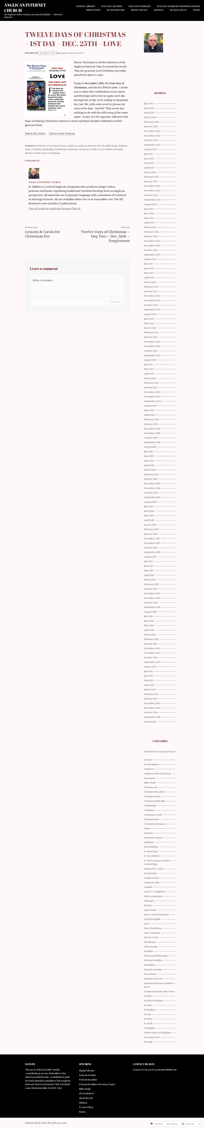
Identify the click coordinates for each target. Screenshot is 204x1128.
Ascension (149, 778)
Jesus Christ (150, 910)
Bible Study (93, 10)
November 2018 (152, 488)
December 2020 (152, 392)
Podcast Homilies (139, 6)
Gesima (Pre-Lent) (153, 868)
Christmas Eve (151, 819)
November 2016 (152, 598)
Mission (158, 10)
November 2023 (152, 245)
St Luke (148, 1005)
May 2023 (149, 273)
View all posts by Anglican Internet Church (54, 208)
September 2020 (152, 401)
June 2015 (149, 675)
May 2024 (149, 218)
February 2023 (151, 286)
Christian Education (154, 791)
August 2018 (150, 502)
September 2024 (152, 199)
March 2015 (150, 689)
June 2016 (149, 621)
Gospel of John (151, 878)
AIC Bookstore (116, 10)
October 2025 (151, 140)
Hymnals (118, 149)
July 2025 (148, 154)
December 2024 (152, 186)
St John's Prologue (153, 1000)
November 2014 (152, 708)
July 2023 (148, 263)
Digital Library (85, 6)
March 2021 (150, 378)
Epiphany (149, 842)
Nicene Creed (151, 937)
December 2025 (152, 131)
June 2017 (149, 566)
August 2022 (150, 314)
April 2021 (149, 373)
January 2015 (150, 698)
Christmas (72, 149)
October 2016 (151, 602)
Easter (147, 828)
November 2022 (152, 300)
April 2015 (149, 685)
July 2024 (148, 209)
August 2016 (150, 611)
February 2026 (151, 122)
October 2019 (151, 437)
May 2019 (149, 460)
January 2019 (150, 479)
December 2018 (152, 483)
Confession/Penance (155, 824)
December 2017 (152, 538)
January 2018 (150, 534)
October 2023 (151, 250)
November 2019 (152, 433)
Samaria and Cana (153, 978)
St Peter (148, 1019)
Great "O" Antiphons (154, 891)
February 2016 (151, 639)
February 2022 (151, 332)
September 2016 (152, 607)
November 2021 (152, 346)
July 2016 (148, 616)
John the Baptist (152, 919)
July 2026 (148, 103)
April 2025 (149, 167)
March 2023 (150, 282)
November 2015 (152, 653)
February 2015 (151, 694)
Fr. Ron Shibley (105, 149)
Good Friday (150, 873)
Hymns (29, 153)
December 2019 (152, 428)
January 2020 (151, 424)
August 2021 (150, 360)
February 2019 (151, 474)
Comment (114, 302)
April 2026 (149, 112)
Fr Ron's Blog (151, 851)
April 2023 (149, 277)
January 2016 (150, 643)
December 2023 (152, 241)
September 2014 (152, 717)
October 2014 (151, 712)
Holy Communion (153, 896)
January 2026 (151, 126)
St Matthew (150, 1009)
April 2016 (149, 630)
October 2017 (150, 547)
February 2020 (151, 419)
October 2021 (151, 350)
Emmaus (148, 833)
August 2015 (150, 666)
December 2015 (152, 648)
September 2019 (152, 442)
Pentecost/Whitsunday (156, 955)
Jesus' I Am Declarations (156, 914)
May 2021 (149, 369)
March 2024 (150, 227)
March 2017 (150, 579)
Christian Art (150, 787)
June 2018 (149, 511)
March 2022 (150, 328)
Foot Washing (151, 846)
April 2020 (149, 415)
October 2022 (151, 305)
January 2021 (150, 387)
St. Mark (148, 1023)
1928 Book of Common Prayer (50, 145)
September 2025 (152, 145)
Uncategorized (151, 1037)
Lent (146, 923)
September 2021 (152, 355)
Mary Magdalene (153, 928)
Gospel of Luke (151, 882)
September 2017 (152, 552)
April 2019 (149, 465)
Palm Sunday (151, 946)
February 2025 (151, 176)
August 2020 (150, 405)
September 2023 (152, 254)
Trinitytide (149, 1028)
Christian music (152, 796)
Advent (147, 759)
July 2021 (148, 364)
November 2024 (152, 190)
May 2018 (149, 515)
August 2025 (150, 149)
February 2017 (151, 584)
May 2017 (148, 570)
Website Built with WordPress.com (45, 1122)
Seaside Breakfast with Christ (159, 991)
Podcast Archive (111, 6)
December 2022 (152, 295)
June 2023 (149, 268)
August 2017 (150, 556)
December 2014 (152, 703)
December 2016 (152, 593)
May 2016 (149, 625)
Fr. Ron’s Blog (178, 10)
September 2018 (152, 497)
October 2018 (151, 492)
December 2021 (152, 341)
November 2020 (152, 396)
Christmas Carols (87, 149)
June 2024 (149, 213)
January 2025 (151, 181)
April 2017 (149, 575)
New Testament (152, 933)
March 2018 (150, 524)
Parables (148, 951)
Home (196, 10)
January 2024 (151, 236)
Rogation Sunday (153, 969)
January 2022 (151, 337)
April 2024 (149, 222)
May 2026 (149, 108)
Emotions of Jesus (153, 837)
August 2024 (150, 204)
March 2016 (150, 634)
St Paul (147, 1014)
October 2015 (151, 657)
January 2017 (150, 588)
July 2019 (148, 451)
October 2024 (151, 195)
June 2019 (149, 456)
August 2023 (150, 259)
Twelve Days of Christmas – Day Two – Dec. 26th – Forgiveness (105, 234)
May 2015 (149, 680)
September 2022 (152, 309)
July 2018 (148, 506)
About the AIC (139, 10)
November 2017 (152, 543)
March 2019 (150, 469)
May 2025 (149, 163)
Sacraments (150, 974)
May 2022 (149, 323)
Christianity (60, 149)
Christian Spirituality (42, 149)
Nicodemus (150, 942)
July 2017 (148, 561)
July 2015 (148, 671)
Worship (148, 1042)
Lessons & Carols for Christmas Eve (42, 232)
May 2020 (149, 410)
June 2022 (149, 319)
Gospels (148, 887)
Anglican (72, 145)
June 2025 (149, 158)
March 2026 (150, 117)
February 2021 (151, 382)
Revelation (149, 965)
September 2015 (152, 662)
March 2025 (150, 172)
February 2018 (151, 529)
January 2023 (150, 291)
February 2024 (151, 232)
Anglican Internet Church (25, 7)
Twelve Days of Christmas (46, 153)
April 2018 (149, 520)
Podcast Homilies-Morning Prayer (178, 6)
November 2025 (152, 135)
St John (147, 996)
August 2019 (150, 447)
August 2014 (150, 721)
